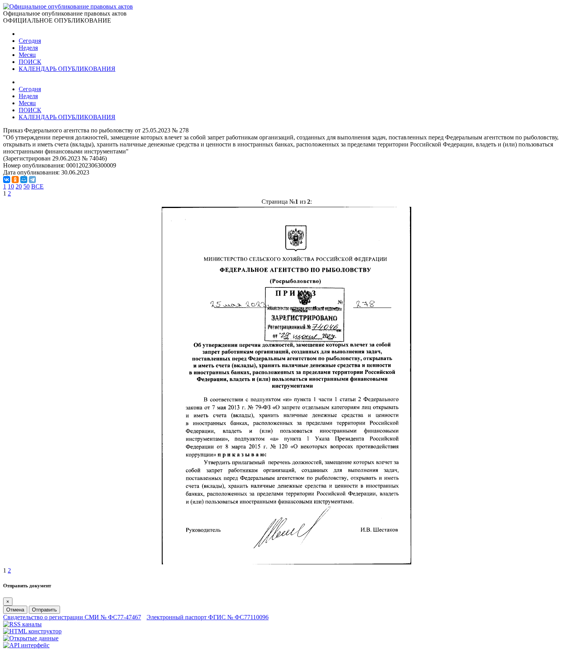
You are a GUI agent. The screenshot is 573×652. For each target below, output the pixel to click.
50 (26, 186)
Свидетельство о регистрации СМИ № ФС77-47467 (72, 617)
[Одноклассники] (15, 179)
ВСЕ (37, 186)
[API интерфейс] (26, 645)
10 (11, 186)
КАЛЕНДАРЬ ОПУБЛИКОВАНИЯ (67, 68)
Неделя (28, 47)
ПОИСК (30, 61)
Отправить (44, 610)
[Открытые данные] (30, 638)
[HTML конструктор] (32, 631)
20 (19, 186)
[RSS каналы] (22, 624)
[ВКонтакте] (6, 179)
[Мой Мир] (23, 179)
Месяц (27, 54)
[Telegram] (32, 179)
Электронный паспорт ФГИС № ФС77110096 (208, 617)
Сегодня (30, 40)
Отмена (15, 610)
